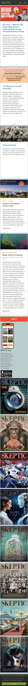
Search (21, 2)
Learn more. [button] (20, 680)
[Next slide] (26, 18)
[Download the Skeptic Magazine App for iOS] (6, 373)
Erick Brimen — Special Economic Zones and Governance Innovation (12, 27)
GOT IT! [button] (14, 683)
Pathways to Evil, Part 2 (12, 145)
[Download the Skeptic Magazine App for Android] (6, 377)
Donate (14, 319)
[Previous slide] (2, 18)
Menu (25, 2)
